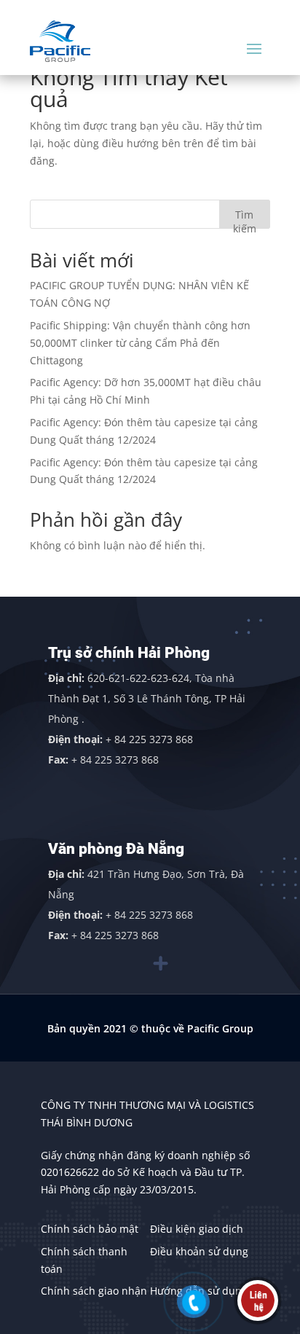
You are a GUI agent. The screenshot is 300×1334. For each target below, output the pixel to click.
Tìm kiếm (244, 218)
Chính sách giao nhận (94, 1291)
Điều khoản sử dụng (199, 1251)
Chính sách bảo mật (89, 1229)
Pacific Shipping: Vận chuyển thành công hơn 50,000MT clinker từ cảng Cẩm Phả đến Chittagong (140, 342)
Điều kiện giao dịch (196, 1229)
